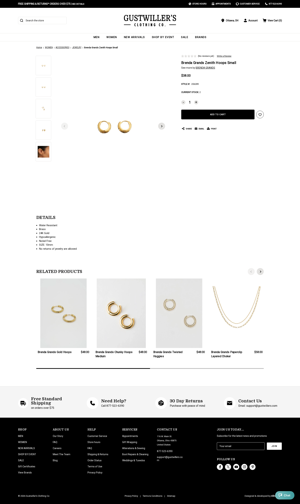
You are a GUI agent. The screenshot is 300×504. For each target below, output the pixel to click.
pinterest (252, 467)
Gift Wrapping (129, 442)
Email (201, 129)
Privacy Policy (95, 472)
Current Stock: (191, 92)
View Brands (25, 472)
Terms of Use (95, 466)
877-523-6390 (275, 4)
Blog (55, 460)
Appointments (223, 4)
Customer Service (250, 4)
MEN (97, 37)
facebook (220, 467)
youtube (236, 467)
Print (214, 129)
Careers (57, 448)
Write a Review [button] (224, 56)
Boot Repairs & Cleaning (135, 454)
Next (161, 126)
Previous (64, 126)
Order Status (95, 460)
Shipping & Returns (98, 454)
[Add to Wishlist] (260, 114)
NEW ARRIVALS (134, 37)
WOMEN (111, 37)
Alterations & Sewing (133, 448)
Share (189, 129)
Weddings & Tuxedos (133, 460)
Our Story (58, 436)
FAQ (55, 442)
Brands (200, 37)
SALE (184, 37)
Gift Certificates (26, 466)
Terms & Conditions (152, 496)
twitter (228, 467)
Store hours (94, 442)
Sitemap (171, 496)
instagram (244, 467)
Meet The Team (61, 454)
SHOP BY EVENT (163, 37)
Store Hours (199, 4)
